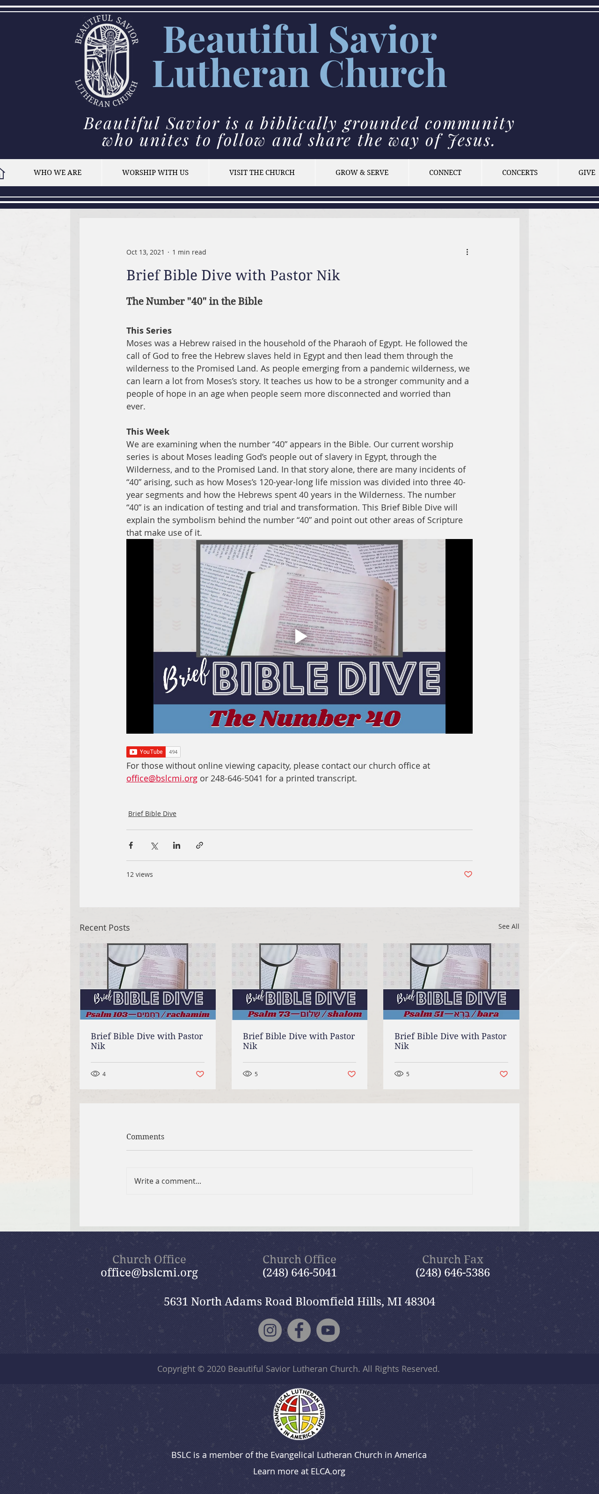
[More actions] (467, 251)
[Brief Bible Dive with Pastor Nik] (148, 981)
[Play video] (299, 636)
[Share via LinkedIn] (176, 845)
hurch (396, 71)
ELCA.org (328, 1471)
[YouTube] (328, 1330)
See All (508, 926)
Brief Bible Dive (152, 813)
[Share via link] (199, 845)
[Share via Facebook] (130, 845)
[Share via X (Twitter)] (153, 845)
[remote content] (299, 752)
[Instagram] (270, 1330)
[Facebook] (299, 1330)
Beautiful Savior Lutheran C (294, 54)
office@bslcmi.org (149, 1272)
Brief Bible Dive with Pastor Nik (147, 1041)
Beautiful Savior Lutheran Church (293, 1368)
